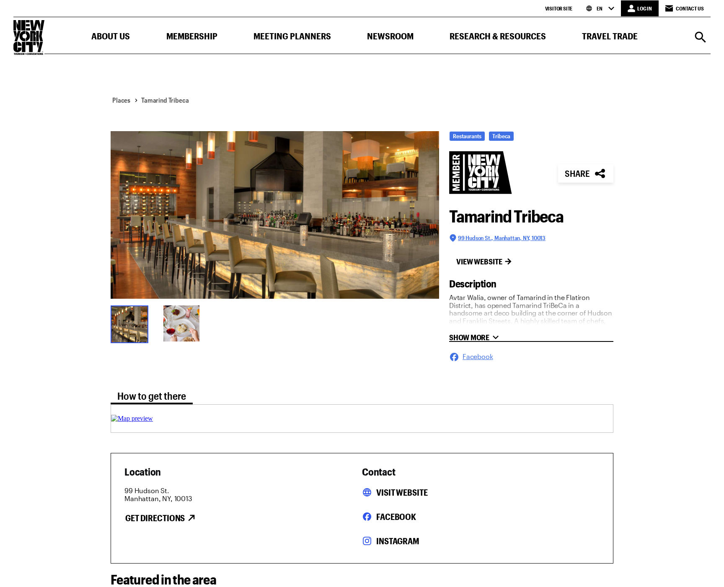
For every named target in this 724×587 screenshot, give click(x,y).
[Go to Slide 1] (132, 323)
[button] (110, 38)
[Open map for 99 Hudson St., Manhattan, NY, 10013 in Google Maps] (132, 418)
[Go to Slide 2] (184, 323)
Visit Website (401, 492)
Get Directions (155, 518)
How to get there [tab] (151, 396)
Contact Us (690, 8)
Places (121, 100)
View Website (479, 261)
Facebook (396, 517)
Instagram (397, 541)
